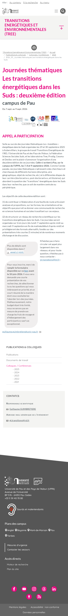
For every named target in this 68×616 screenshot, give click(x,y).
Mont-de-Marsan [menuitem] (38, 530)
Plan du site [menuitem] (13, 569)
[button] (58, 27)
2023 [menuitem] (16, 375)
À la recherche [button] (30, 2)
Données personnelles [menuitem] (34, 612)
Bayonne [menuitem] (21, 530)
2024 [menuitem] (16, 372)
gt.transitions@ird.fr (19, 420)
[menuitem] (34, 355)
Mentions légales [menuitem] (17, 607)
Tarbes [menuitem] (11, 535)
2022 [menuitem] (16, 378)
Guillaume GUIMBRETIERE (22, 409)
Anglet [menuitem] (10, 530)
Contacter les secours (18, 549)
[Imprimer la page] (34, 47)
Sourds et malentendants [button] (29, 509)
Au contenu (15, 2)
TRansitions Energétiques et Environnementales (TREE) (24, 52)
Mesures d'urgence (17, 545)
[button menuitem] (63, 11)
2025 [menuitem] (16, 369)
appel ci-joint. (17, 252)
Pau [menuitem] (53, 530)
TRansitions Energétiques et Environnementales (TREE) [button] (25, 27)
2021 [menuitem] (16, 382)
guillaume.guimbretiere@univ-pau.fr (20, 331)
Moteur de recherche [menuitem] (17, 564)
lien (26, 271)
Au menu (44, 2)
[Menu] (56, 11)
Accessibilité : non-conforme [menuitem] (45, 607)
